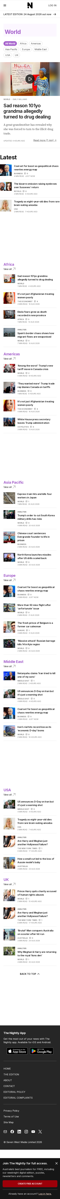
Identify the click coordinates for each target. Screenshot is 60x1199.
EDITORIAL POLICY (14, 1091)
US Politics (23, 427)
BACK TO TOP (28, 973)
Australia (22, 866)
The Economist (25, 301)
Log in (52, 5)
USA (7, 55)
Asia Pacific (11, 49)
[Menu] (4, 5)
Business (18, 173)
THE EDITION (11, 1074)
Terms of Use (11, 1116)
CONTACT (9, 1086)
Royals (17, 191)
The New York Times (27, 848)
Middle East (41, 49)
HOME (7, 1068)
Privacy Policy (11, 1110)
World (6, 99)
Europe (26, 49)
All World (10, 43)
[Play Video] (30, 79)
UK (16, 55)
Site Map (8, 1122)
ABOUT (7, 1080)
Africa (23, 43)
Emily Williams (20, 99)
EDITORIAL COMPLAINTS (18, 1097)
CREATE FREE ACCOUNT (30, 1183)
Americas (36, 43)
